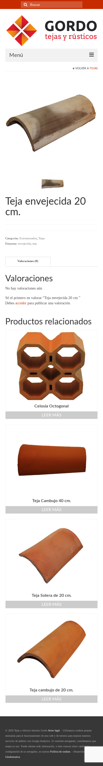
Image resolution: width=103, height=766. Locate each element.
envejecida (24, 243)
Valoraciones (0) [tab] (27, 261)
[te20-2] (52, 183)
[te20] (51, 123)
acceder (20, 303)
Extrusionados (28, 238)
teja (34, 243)
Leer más (52, 415)
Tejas (94, 68)
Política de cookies (60, 751)
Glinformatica (12, 756)
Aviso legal (54, 730)
